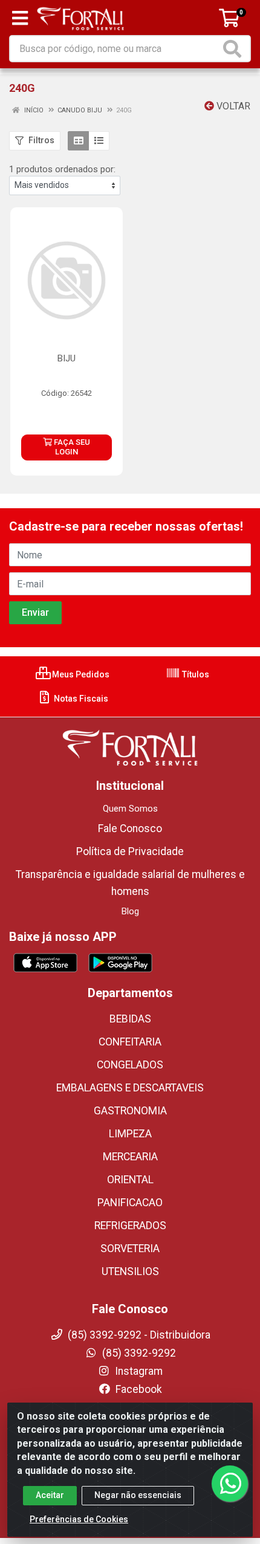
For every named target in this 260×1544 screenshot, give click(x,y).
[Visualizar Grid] (78, 140)
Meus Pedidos (79, 674)
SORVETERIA (130, 1248)
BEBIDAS (130, 1019)
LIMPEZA (130, 1134)
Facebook (137, 1389)
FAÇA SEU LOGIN (71, 447)
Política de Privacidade (130, 851)
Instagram (137, 1371)
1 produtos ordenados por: (62, 169)
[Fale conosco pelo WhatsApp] (230, 1483)
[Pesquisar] (234, 48)
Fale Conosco (130, 828)
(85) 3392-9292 (138, 1353)
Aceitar (50, 1495)
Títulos (194, 674)
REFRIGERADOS (130, 1225)
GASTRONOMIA (130, 1111)
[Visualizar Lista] (98, 140)
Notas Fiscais (80, 698)
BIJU (66, 358)
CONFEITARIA (130, 1042)
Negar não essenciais (137, 1495)
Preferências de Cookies (79, 1519)
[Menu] (20, 18)
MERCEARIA (130, 1157)
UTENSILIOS (130, 1271)
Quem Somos (130, 808)
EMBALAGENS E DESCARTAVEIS (130, 1088)
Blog (130, 911)
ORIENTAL (130, 1180)
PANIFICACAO (130, 1203)
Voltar (232, 106)
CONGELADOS (130, 1065)
